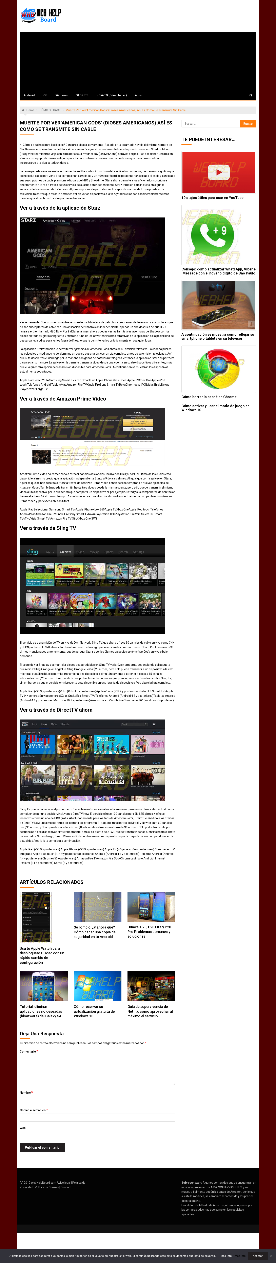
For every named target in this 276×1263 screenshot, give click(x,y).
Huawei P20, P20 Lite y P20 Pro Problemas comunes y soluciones (149, 932)
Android (29, 95)
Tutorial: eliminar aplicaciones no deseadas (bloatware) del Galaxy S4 (41, 1011)
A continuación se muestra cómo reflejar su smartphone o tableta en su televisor (217, 336)
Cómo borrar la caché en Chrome (209, 397)
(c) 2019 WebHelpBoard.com (38, 1182)
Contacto (66, 1187)
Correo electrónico (34, 1110)
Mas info (226, 1255)
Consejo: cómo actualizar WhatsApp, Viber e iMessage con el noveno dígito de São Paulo (218, 271)
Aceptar (258, 1255)
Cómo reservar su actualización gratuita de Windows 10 (94, 1011)
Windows (62, 95)
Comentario (29, 1051)
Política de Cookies (47, 1187)
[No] (271, 1256)
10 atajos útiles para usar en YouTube (212, 198)
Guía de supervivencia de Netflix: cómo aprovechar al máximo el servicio (150, 1011)
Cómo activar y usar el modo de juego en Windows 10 (215, 408)
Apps (138, 95)
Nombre (26, 1092)
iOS (45, 95)
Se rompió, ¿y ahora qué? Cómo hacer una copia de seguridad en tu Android (95, 932)
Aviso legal (64, 1182)
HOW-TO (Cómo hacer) (112, 95)
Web (22, 1127)
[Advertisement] (138, 60)
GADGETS (82, 95)
